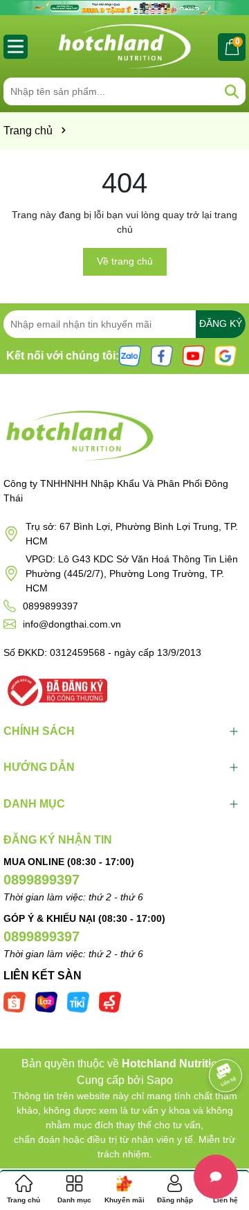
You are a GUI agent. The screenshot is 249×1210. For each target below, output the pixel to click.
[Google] (225, 354)
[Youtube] (194, 354)
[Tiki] (78, 1000)
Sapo (160, 1080)
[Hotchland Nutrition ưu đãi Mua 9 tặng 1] (124, 6)
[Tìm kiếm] (231, 91)
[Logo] (124, 46)
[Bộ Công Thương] (55, 689)
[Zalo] (130, 354)
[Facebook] (162, 354)
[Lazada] (46, 1000)
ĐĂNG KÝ (220, 323)
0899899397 (50, 606)
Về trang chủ (125, 261)
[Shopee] (14, 1000)
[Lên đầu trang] (221, 1127)
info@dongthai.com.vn (72, 624)
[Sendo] (110, 1000)
